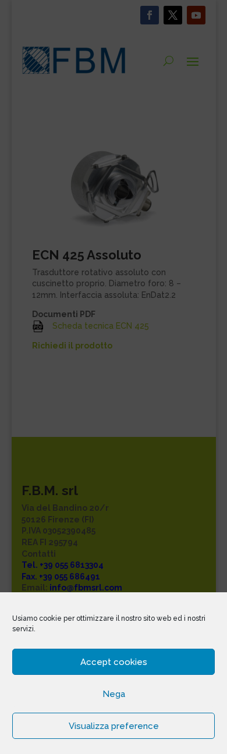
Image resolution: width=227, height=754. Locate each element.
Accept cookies (113, 662)
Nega (113, 694)
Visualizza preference (114, 726)
